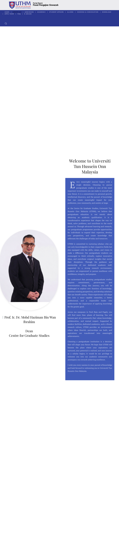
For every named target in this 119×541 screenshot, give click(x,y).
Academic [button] (41, 12)
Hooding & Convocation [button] (87, 12)
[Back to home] (59, 5)
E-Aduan (28, 14)
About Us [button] (17, 12)
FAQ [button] (19, 14)
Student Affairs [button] (56, 12)
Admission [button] (29, 12)
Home (7, 12)
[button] (6, 23)
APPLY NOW (9, 14)
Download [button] (106, 12)
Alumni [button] (70, 12)
